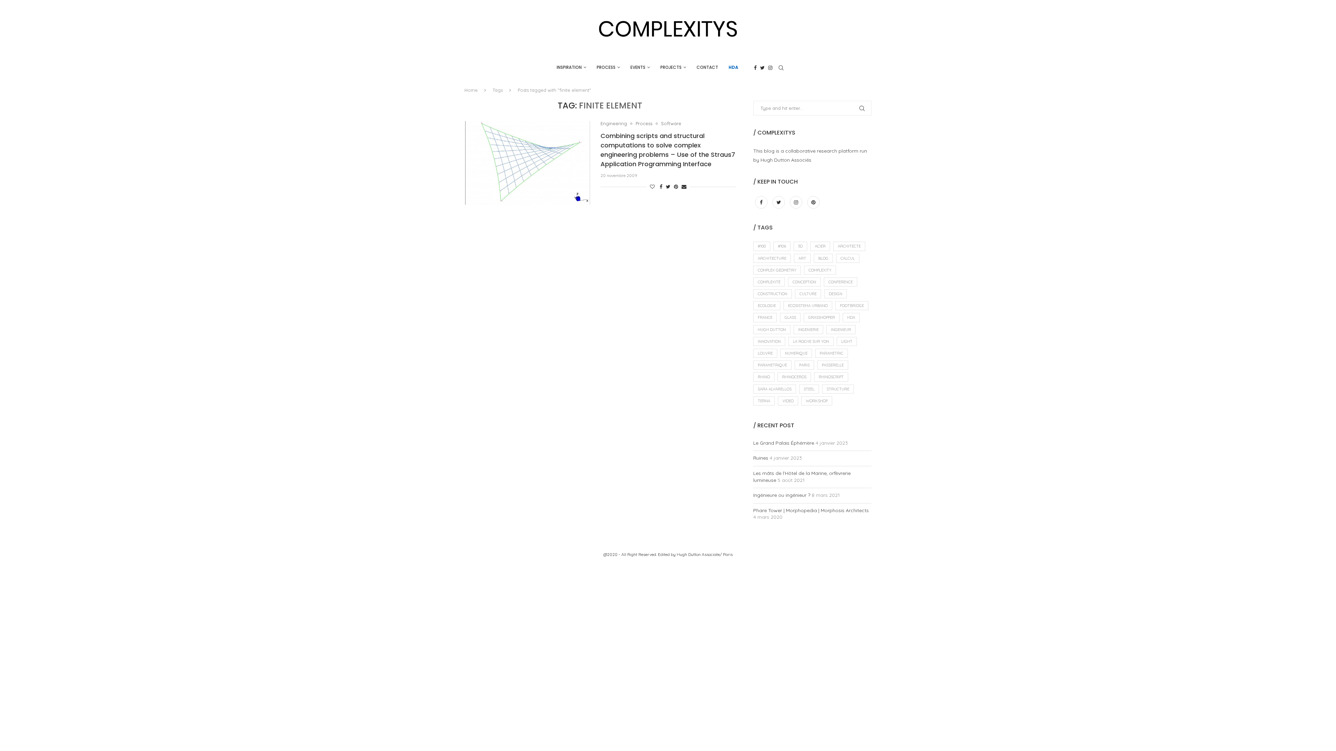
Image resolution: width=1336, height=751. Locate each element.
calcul (848, 258)
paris (804, 365)
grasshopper (821, 317)
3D (800, 246)
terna (764, 400)
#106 (782, 246)
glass (790, 317)
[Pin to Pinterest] (676, 187)
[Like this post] (652, 187)
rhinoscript (831, 376)
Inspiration (569, 67)
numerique (796, 353)
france (765, 317)
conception (804, 282)
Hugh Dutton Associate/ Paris (705, 554)
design (835, 293)
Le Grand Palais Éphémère (783, 443)
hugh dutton (772, 329)
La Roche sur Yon (811, 341)
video (788, 400)
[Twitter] (762, 68)
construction (772, 293)
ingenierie (808, 329)
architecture (772, 258)
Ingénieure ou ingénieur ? (781, 495)
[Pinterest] (813, 202)
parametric (831, 353)
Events (637, 67)
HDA (733, 67)
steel (809, 389)
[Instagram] (770, 68)
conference (840, 282)
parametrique (772, 365)
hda (851, 317)
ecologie (767, 305)
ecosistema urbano (808, 305)
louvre (765, 353)
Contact (707, 67)
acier (820, 246)
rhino (764, 376)
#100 (762, 246)
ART (802, 258)
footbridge (852, 305)
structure (838, 389)
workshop (817, 400)
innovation (769, 341)
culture (808, 293)
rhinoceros (794, 376)
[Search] (781, 68)
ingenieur (841, 329)
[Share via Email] (684, 187)
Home (471, 90)
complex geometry (777, 270)
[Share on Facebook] (661, 187)
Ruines (760, 458)
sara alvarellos (775, 389)
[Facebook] (755, 68)
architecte (849, 246)
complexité (769, 282)
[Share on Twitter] (668, 187)
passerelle (833, 365)
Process (606, 67)
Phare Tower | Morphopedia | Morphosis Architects (811, 510)
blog (823, 258)
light (846, 341)
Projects (671, 67)
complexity (820, 270)
